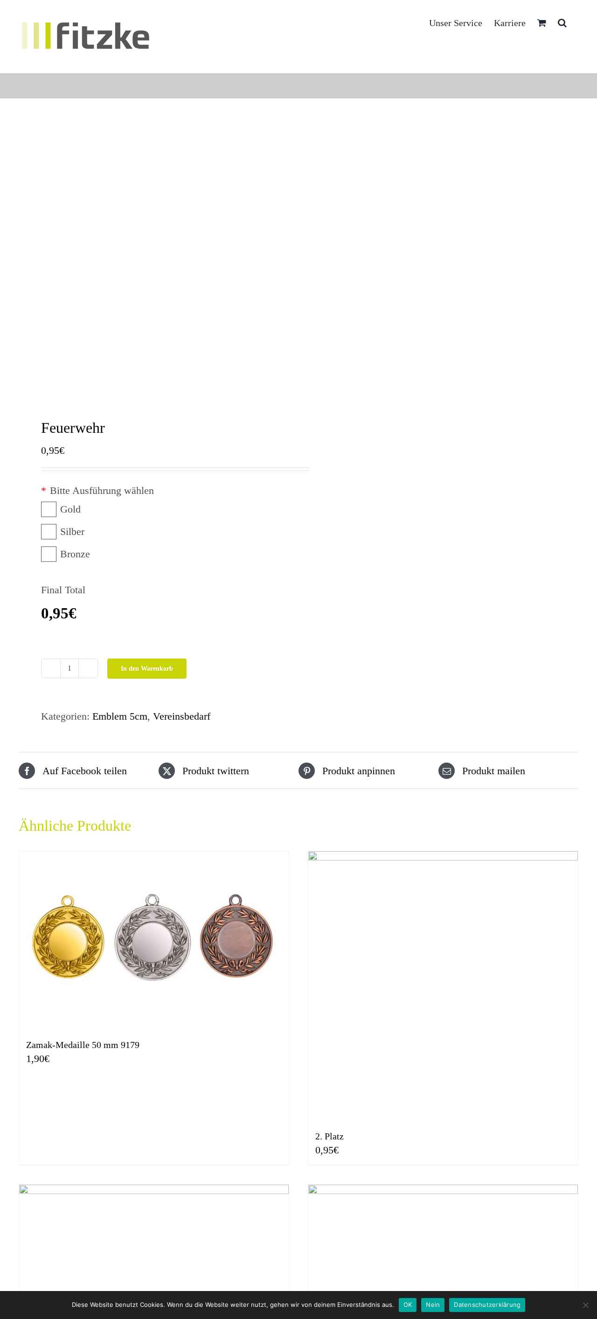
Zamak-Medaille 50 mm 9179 (82, 1045)
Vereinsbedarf (181, 716)
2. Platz (329, 1136)
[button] (562, 22)
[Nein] (585, 1305)
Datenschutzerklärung (487, 1304)
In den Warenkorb (147, 668)
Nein (433, 1304)
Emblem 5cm (119, 716)
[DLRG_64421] (153, 260)
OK (407, 1304)
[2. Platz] (443, 986)
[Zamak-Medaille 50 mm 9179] (154, 940)
